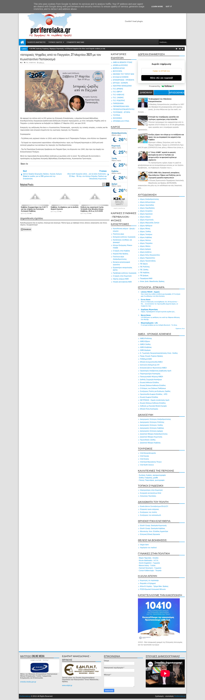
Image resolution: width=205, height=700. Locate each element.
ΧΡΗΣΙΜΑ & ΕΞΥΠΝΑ (121, 121)
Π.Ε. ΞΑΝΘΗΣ (118, 98)
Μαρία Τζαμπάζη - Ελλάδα (148, 558)
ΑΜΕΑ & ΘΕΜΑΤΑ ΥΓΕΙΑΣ (122, 62)
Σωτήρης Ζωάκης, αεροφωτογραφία (152, 475)
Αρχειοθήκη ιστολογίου (176, 93)
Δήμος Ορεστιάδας (147, 205)
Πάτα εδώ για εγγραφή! (161, 77)
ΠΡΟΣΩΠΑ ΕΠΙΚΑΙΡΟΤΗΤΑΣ (123, 109)
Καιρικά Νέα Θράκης (120, 254)
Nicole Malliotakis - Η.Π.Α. (149, 560)
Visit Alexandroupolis (148, 453)
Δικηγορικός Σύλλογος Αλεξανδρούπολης (155, 419)
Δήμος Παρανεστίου (147, 258)
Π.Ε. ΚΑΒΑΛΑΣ (31, 62)
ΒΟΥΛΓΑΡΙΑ (117, 71)
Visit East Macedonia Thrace (151, 462)
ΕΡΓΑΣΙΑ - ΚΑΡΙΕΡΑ (120, 83)
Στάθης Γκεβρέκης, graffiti (148, 478)
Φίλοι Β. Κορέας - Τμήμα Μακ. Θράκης (154, 586)
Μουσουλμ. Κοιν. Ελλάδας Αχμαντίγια (154, 531)
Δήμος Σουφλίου (146, 211)
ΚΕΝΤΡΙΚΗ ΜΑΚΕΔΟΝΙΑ (122, 86)
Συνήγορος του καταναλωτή (150, 515)
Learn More (157, 6)
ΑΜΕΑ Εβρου (145, 341)
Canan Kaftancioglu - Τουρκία (150, 571)
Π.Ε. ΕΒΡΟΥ (117, 92)
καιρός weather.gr (119, 208)
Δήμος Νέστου (145, 240)
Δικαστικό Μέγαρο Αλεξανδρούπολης (154, 434)
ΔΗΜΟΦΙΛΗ (146, 92)
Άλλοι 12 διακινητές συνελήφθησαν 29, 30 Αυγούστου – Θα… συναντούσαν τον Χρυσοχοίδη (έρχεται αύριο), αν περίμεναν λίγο (159, 304)
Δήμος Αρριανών (146, 214)
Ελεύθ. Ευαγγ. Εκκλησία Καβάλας (152, 528)
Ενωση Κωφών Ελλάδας (149, 397)
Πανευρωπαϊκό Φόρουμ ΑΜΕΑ (151, 377)
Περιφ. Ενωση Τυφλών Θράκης (151, 356)
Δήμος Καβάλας (146, 237)
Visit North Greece (147, 465)
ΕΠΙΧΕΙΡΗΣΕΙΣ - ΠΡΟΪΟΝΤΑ (123, 80)
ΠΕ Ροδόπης (145, 267)
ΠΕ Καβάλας (144, 273)
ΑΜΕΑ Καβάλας (146, 347)
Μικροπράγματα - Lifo (149, 323)
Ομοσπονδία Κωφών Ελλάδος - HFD (153, 394)
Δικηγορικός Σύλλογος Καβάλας (152, 428)
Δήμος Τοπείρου (146, 234)
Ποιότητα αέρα (118, 234)
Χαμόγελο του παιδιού (148, 548)
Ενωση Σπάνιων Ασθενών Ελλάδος (153, 385)
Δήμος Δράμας (145, 249)
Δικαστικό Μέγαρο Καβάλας (150, 443)
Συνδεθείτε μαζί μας (75, 42)
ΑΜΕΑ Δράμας (145, 350)
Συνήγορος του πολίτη (148, 512)
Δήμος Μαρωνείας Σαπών (149, 223)
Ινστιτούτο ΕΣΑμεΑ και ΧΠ (149, 365)
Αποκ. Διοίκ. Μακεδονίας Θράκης (152, 281)
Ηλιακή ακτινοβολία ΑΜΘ (122, 282)
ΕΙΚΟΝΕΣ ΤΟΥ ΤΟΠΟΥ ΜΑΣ (123, 74)
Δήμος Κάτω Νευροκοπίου (150, 255)
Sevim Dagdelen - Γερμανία (149, 563)
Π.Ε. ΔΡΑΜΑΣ (118, 89)
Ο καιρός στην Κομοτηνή (122, 276)
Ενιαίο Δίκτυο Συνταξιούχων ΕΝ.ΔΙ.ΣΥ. (154, 506)
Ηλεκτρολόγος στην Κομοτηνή (151, 490)
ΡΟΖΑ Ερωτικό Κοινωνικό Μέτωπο (153, 589)
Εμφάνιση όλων (180, 328)
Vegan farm (144, 545)
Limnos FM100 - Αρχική (150, 292)
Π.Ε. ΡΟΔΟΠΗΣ (119, 100)
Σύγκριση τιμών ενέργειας (149, 509)
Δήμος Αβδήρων (146, 226)
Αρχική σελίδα (22, 42)
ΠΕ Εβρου (144, 264)
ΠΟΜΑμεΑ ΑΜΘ (146, 359)
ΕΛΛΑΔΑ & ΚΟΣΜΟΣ (120, 77)
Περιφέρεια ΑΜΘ (146, 278)
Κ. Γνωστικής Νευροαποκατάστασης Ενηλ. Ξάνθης (159, 353)
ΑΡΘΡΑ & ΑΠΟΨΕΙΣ (120, 65)
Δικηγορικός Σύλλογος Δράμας (151, 431)
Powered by (154, 86)
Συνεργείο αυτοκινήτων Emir (150, 493)
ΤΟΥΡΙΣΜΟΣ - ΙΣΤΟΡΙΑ (121, 112)
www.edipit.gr (67, 685)
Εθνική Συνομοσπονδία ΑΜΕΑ (151, 362)
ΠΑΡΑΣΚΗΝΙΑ (118, 103)
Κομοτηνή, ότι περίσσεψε (149, 580)
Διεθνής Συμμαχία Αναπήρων (151, 380)
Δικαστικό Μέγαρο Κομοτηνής (151, 437)
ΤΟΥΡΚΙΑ (116, 115)
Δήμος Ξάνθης (145, 231)
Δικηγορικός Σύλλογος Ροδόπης (152, 422)
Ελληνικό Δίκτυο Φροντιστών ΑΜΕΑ (153, 368)
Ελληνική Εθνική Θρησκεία (150, 534)
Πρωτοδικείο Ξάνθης (148, 440)
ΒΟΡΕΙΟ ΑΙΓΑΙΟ (119, 68)
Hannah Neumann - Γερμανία (150, 568)
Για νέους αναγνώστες (36, 42)
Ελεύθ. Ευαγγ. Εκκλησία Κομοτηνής (153, 526)
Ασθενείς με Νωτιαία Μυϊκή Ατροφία (153, 406)
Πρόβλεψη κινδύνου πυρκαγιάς (125, 273)
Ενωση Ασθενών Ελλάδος (149, 382)
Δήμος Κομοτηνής (147, 220)
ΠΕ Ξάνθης (144, 270)
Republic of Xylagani (148, 583)
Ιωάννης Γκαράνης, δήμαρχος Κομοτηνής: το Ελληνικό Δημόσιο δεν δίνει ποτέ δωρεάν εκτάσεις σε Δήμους (72, 48)
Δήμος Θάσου (145, 246)
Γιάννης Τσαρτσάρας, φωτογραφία (151, 480)
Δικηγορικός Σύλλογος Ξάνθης (151, 425)
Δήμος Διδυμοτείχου (147, 202)
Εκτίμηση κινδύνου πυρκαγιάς (124, 237)
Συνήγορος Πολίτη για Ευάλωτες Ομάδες (155, 391)
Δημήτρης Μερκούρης (149, 310)
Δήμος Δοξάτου (146, 252)
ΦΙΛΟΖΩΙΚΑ (117, 118)
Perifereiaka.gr (25, 696)
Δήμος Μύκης (145, 229)
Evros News (145, 300)
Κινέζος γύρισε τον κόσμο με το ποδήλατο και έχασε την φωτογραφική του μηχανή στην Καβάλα (166, 137)
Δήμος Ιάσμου (145, 217)
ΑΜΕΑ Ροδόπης (146, 338)
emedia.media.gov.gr (28, 682)
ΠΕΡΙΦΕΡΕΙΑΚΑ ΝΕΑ (121, 106)
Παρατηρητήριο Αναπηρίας (150, 374)
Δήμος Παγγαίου (146, 243)
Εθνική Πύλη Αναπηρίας (149, 409)
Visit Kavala (144, 456)
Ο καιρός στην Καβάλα (121, 251)
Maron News (146, 315)
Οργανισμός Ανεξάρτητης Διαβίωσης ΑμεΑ (155, 371)
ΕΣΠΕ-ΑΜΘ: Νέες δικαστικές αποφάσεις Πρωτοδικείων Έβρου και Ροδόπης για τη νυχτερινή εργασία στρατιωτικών (164, 175)
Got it (169, 6)
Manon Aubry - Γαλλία (147, 565)
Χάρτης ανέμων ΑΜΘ (121, 279)
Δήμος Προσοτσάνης (148, 261)
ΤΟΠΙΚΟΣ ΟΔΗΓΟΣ (55, 42)
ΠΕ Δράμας (144, 276)
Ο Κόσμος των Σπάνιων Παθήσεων (153, 388)
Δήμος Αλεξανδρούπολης (149, 199)
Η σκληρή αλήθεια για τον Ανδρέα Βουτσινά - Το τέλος (159, 325)
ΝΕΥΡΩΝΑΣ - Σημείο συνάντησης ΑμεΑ (154, 400)
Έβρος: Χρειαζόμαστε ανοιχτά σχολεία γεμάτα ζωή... (158, 311)
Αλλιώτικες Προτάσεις (148, 496)
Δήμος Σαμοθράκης (147, 208)
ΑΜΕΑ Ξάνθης (145, 344)
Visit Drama (144, 459)
